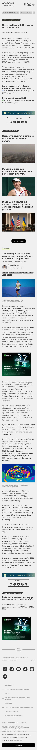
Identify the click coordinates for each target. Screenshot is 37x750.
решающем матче (23, 563)
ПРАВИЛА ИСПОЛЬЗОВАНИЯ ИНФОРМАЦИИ (19, 707)
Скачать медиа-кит (12, 711)
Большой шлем (28, 272)
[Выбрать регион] (25, 4)
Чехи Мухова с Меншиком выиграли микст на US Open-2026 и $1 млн (18, 607)
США (4, 275)
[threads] (32, 669)
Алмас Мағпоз (13, 265)
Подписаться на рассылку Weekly (15, 657)
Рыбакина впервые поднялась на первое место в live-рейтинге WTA (17, 171)
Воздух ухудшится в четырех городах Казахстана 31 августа (18, 138)
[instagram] (5, 669)
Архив (7, 693)
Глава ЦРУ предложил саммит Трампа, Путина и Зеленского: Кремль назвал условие (17, 206)
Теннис (9, 275)
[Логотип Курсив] (8, 3)
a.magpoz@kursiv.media (15, 269)
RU (29, 4)
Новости (6, 249)
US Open (5, 272)
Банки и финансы (10, 12)
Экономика (8, 5)
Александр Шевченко (15, 272)
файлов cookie (17, 740)
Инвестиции (26, 12)
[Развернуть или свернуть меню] (33, 4)
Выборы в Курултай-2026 (13, 716)
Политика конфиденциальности (17, 689)
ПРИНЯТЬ (18, 745)
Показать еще (18, 241)
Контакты (8, 703)
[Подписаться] (33, 660)
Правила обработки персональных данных (17, 698)
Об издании (9, 685)
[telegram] (11, 669)
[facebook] (5, 676)
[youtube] (18, 669)
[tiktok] (25, 669)
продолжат (14, 441)
